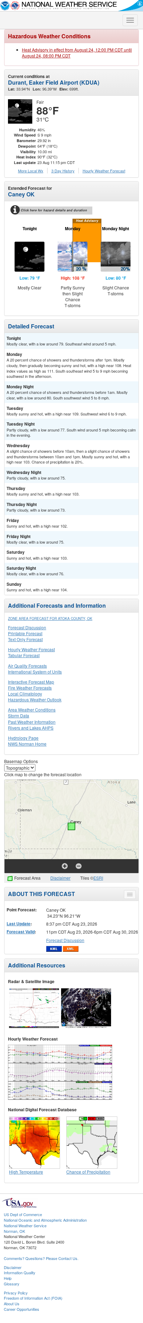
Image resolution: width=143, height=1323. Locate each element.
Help (7, 1278)
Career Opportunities (21, 1309)
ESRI (98, 878)
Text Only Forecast (25, 639)
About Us (11, 1303)
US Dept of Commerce (23, 1214)
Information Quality (19, 1272)
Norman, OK (14, 1231)
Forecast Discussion (27, 627)
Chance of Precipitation (88, 1172)
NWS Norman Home (27, 744)
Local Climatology (25, 693)
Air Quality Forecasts (27, 666)
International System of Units (35, 672)
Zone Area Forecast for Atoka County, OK (50, 618)
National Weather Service (25, 1225)
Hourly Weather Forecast (31, 649)
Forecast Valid (21, 931)
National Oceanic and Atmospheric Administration (45, 1220)
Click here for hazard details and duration (54, 210)
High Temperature (26, 1172)
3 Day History (63, 170)
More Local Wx (30, 170)
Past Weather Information (32, 722)
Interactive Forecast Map (31, 682)
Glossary (11, 1283)
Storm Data (18, 715)
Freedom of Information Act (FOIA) (33, 1298)
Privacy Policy (16, 1292)
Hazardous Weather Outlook (34, 699)
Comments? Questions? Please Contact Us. (41, 1258)
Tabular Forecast (24, 655)
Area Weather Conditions (32, 710)
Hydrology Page (23, 738)
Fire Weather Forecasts (30, 688)
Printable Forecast (25, 633)
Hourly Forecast (104, 170)
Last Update (19, 923)
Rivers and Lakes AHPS (30, 728)
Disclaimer (60, 878)
